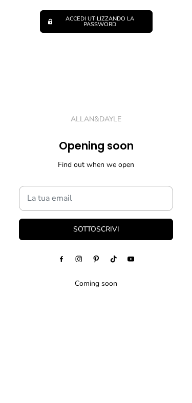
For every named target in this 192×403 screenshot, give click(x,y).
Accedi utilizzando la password (100, 21)
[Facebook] (61, 259)
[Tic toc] (113, 259)
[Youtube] (131, 259)
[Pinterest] (96, 259)
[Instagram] (79, 259)
